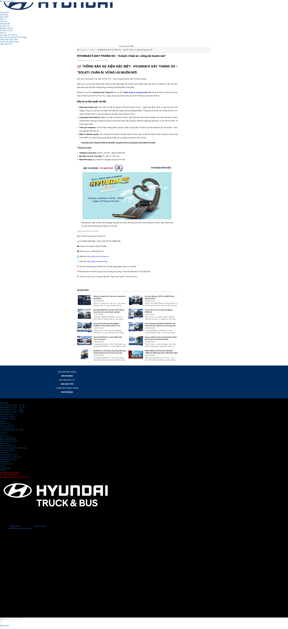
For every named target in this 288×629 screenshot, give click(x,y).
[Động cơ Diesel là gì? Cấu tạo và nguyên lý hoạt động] (84, 300)
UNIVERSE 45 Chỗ (8, 418)
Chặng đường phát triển (10, 457)
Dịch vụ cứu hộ (6, 437)
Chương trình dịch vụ (9, 35)
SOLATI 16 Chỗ (6, 414)
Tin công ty (5, 461)
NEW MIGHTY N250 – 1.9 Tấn (12, 407)
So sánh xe (4, 26)
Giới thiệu (4, 15)
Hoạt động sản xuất (8, 459)
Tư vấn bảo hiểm (7, 427)
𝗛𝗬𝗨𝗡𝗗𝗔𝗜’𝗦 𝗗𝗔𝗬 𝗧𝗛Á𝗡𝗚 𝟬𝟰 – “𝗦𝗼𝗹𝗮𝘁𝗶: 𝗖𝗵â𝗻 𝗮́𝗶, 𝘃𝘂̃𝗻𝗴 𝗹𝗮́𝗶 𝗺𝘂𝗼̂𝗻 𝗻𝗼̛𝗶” (125, 50)
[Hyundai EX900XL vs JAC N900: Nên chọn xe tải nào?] (84, 341)
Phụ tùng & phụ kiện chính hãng (13, 37)
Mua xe (3, 19)
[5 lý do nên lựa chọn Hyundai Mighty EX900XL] (135, 314)
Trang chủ (83, 50)
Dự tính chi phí (6, 30)
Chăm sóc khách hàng (9, 42)
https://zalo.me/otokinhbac (97, 261)
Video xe (4, 432)
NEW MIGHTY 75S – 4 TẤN (11, 409)
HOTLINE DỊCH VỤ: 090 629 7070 (14, 477)
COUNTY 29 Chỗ (7, 416)
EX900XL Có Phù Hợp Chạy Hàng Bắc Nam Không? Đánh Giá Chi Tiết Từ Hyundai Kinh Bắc (109, 353)
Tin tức (92, 50)
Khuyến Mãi (5, 24)
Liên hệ (3, 470)
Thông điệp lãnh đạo (9, 455)
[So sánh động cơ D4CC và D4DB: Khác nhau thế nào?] (135, 300)
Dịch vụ (3, 33)
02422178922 (40, 526)
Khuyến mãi (5, 423)
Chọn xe (3, 21)
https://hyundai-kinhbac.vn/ (98, 256)
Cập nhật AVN (6, 44)
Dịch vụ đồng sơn (7, 446)
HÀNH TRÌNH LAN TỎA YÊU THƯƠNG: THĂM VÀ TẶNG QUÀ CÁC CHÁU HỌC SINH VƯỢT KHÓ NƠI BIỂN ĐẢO (161, 353)
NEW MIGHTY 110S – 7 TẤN (11, 412)
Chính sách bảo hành (9, 39)
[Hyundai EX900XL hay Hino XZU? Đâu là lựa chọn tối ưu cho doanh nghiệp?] (84, 314)
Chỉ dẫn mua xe (6, 464)
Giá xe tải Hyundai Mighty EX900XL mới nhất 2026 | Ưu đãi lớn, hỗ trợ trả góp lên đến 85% (160, 325)
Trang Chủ (4, 12)
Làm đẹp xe (5, 443)
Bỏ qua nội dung (7, 1)
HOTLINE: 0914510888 (9, 473)
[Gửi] (1, 621)
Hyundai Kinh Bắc (7, 450)
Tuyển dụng (5, 468)
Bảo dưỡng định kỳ (8, 439)
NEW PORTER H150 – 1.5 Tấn (12, 405)
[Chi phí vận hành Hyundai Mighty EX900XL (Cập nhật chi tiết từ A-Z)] (84, 327)
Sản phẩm (4, 17)
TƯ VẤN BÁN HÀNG (8, 475)
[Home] (67, 6)
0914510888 (15, 526)
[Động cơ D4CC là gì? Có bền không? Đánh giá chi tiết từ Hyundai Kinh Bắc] (135, 341)
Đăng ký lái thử (6, 28)
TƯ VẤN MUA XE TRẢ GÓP (11, 430)
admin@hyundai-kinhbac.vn (20, 528)
